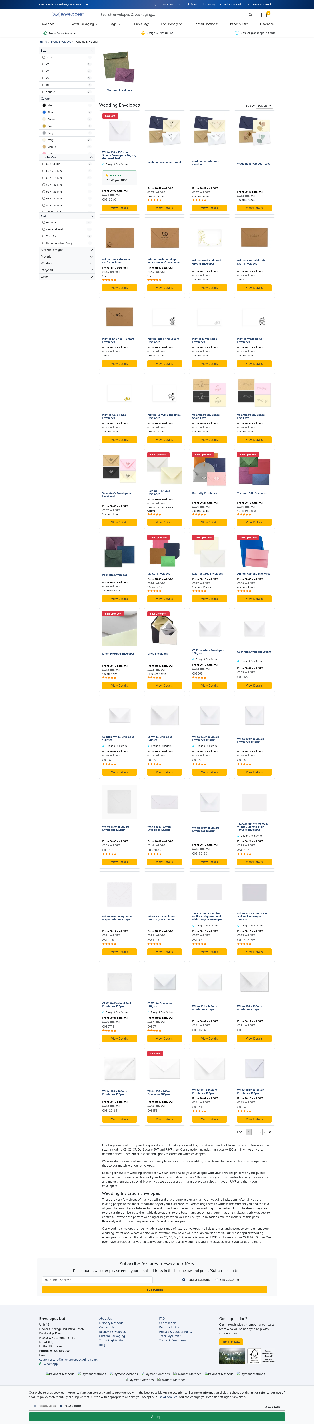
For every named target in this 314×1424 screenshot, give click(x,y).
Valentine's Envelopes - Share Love (206, 416)
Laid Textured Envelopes (207, 573)
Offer (44, 277)
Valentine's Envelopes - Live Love (251, 416)
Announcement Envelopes (253, 573)
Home (43, 41)
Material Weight (52, 250)
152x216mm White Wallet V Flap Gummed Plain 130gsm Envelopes (253, 826)
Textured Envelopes (119, 90)
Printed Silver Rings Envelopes (204, 340)
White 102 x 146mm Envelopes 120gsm (204, 1008)
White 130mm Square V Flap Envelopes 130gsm (117, 918)
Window (46, 263)
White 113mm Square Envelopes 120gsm (115, 828)
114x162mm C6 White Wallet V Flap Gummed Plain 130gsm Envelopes (207, 916)
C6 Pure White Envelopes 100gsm (208, 651)
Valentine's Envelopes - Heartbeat (116, 494)
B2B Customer (229, 1280)
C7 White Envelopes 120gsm (159, 1004)
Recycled (47, 270)
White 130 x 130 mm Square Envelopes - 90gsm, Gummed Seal (119, 155)
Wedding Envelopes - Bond (164, 162)
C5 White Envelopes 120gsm (159, 738)
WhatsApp (51, 1364)
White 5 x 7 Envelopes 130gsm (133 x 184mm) (161, 918)
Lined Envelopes (157, 653)
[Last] (270, 1132)
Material (46, 257)
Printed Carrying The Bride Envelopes (164, 416)
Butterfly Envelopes (204, 493)
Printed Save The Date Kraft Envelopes (116, 261)
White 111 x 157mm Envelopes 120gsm (204, 1091)
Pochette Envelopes (114, 575)
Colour (45, 99)
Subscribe (155, 1290)
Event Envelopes (61, 41)
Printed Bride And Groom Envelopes (163, 340)
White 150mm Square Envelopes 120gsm (205, 829)
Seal (44, 216)
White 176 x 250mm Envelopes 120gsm (249, 1008)
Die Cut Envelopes (158, 573)
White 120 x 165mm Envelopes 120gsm (114, 1092)
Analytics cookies (73, 1405)
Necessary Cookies (47, 1405)
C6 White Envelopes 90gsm (254, 651)
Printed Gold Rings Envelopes (114, 416)
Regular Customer (199, 1280)
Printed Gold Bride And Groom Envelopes (206, 262)
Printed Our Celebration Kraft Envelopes (252, 262)
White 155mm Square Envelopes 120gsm (205, 738)
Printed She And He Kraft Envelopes (118, 340)
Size (43, 51)
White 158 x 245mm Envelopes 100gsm (159, 1092)
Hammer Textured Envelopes (158, 492)
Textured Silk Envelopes (252, 493)
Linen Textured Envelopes (118, 653)
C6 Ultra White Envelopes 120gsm (118, 738)
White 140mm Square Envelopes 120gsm (250, 1091)
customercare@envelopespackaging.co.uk (68, 1359)
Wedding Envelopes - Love (253, 163)
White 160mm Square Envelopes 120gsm (250, 740)
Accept (157, 1416)
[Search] (250, 14)
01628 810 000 (167, 4)
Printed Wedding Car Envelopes (250, 340)
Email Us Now (231, 1342)
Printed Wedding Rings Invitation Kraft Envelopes (163, 261)
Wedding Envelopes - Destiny (205, 163)
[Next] (264, 1132)
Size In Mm (48, 157)
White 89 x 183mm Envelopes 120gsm (159, 828)
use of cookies (167, 1397)
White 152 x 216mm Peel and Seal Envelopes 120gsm (252, 916)
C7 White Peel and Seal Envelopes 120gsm (116, 1004)
